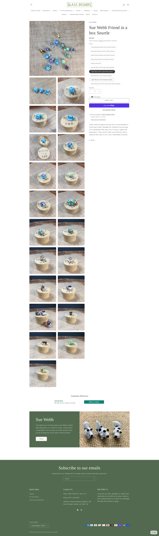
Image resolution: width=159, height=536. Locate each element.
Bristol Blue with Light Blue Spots (103, 68)
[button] (31, 5)
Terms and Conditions (36, 500)
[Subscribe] (94, 479)
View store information (98, 119)
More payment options (109, 109)
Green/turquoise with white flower (104, 51)
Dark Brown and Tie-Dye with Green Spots (106, 84)
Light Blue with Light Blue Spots (102, 71)
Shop (41, 439)
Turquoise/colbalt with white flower (104, 47)
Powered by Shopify (52, 532)
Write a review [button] (94, 402)
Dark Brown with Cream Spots (102, 76)
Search (31, 493)
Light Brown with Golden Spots (101, 79)
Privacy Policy (34, 497)
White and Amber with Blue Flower (104, 55)
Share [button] (93, 140)
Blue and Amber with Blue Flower (103, 60)
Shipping (100, 40)
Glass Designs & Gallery (40, 532)
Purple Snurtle (97, 64)
